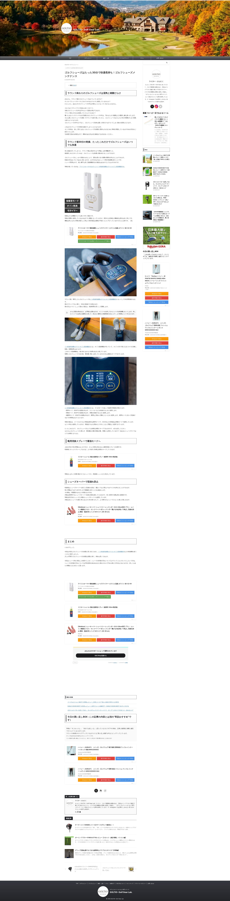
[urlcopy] (105, 790)
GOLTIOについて (120, 883)
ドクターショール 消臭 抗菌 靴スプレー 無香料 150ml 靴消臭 (98, 457)
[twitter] (96, 790)
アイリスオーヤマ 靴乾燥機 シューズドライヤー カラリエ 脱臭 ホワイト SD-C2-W (105, 228)
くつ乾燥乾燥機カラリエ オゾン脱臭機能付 (103, 299)
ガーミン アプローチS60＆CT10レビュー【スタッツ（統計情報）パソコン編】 (101, 837)
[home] (80, 812)
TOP (70, 58)
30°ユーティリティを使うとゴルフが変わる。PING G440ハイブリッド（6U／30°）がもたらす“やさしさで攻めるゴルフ (161, 200)
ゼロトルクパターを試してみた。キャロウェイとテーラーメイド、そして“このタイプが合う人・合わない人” (100, 710)
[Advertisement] (101, 680)
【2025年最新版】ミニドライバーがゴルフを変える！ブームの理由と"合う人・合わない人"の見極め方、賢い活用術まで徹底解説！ (161, 216)
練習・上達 (106, 58)
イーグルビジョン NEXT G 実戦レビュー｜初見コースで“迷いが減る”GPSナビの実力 (93, 702)
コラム (142, 58)
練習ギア (112, 883)
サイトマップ (130, 883)
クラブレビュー (92, 883)
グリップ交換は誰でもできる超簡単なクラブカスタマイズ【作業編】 (97, 850)
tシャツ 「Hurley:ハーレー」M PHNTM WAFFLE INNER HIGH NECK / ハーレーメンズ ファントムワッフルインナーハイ (155, 279)
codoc (126, 662)
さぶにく (115, 662)
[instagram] (78, 812)
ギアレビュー (88, 58)
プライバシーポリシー (140, 883)
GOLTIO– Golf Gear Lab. (86, 29)
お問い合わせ (159, 58)
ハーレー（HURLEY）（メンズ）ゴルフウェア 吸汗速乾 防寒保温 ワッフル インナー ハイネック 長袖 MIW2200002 (105, 748)
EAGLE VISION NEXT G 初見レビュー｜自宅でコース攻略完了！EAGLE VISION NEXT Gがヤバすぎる (98, 706)
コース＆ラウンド (124, 58)
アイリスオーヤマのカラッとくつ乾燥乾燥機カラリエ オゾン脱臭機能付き (102, 166)
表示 (74, 85)
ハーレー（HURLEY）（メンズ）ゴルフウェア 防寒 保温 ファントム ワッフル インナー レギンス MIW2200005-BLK (105, 770)
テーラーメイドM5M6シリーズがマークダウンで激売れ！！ (94, 825)
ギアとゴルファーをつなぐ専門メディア (119, 889)
